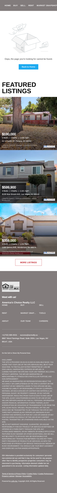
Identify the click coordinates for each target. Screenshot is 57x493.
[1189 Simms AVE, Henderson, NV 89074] (28, 229)
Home (8, 5)
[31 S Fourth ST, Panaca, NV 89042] (28, 123)
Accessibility (27, 476)
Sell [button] (23, 5)
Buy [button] (15, 5)
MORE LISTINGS (28, 262)
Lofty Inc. (14, 481)
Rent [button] (31, 5)
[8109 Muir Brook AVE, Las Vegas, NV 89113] (28, 176)
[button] (5, 305)
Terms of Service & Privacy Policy (14, 474)
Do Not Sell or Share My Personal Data (16, 353)
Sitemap (19, 476)
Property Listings (8, 476)
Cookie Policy (32, 474)
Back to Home (28, 67)
